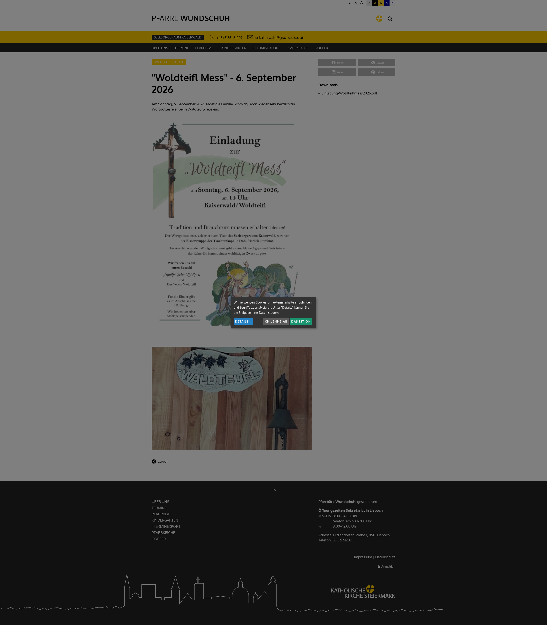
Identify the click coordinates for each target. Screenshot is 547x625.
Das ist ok (300, 321)
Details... (243, 321)
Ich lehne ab (275, 321)
